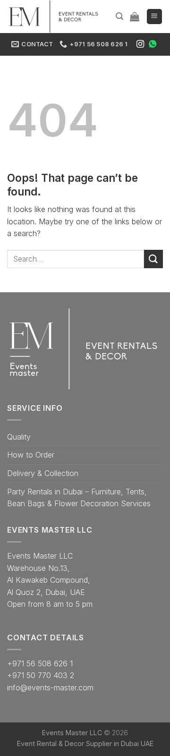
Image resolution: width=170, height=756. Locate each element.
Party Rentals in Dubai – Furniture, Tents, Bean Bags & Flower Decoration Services (79, 498)
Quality (19, 437)
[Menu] (154, 17)
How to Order (30, 454)
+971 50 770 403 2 (40, 675)
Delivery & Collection (42, 473)
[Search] (119, 16)
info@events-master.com (50, 687)
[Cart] (134, 16)
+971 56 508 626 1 (40, 663)
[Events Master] (54, 16)
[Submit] (153, 259)
